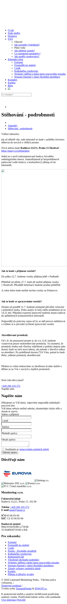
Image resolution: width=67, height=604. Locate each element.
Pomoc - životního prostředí (22, 551)
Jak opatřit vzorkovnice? (26, 56)
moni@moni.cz (17, 510)
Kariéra (11, 82)
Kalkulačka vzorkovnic (26, 71)
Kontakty (12, 79)
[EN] (9, 88)
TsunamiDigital (24, 588)
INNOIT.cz (41, 588)
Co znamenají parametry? (27, 53)
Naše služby (14, 33)
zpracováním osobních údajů (34, 449)
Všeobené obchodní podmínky (23, 559)
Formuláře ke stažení (25, 65)
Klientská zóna (15, 59)
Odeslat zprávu (10, 452)
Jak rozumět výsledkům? (27, 44)
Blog (10, 85)
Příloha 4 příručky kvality (21, 574)
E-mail (4, 420)
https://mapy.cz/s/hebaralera (15, 150)
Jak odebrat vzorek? (24, 50)
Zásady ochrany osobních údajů (24, 568)
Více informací (9, 599)
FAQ (10, 39)
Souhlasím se (27, 449)
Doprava (12, 36)
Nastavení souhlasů (11, 585)
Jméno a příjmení (10, 414)
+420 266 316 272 (10, 386)
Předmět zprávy (9, 433)
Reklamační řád (16, 556)
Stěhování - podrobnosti (20, 128)
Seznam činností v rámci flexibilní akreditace (37, 76)
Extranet (18, 62)
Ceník (17, 68)
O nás (11, 30)
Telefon (5, 427)
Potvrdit (21, 599)
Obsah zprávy (8, 439)
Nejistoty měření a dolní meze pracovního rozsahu (40, 74)
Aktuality (12, 125)
